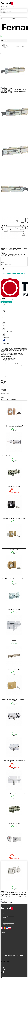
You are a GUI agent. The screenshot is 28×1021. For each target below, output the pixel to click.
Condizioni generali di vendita (8, 916)
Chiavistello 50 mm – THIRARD (14, 609)
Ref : (1, 298)
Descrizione (3, 277)
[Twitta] (3, 268)
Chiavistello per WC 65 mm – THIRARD (14, 852)
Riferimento (3, 392)
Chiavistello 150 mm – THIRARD (14, 669)
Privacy (4, 917)
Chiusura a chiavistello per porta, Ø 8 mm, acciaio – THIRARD (14, 793)
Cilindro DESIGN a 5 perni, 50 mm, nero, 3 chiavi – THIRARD (14, 518)
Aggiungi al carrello (6, 302)
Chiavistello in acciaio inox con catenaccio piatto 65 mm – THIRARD (14, 884)
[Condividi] (3, 267)
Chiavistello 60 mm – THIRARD (14, 486)
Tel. (6, 920)
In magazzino (3, 393)
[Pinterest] (3, 269)
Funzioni (6, 277)
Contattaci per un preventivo (14, 273)
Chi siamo (5, 913)
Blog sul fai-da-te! (6, 924)
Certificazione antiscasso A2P (8, 923)
